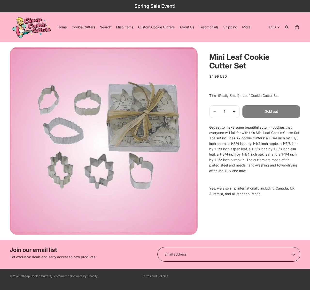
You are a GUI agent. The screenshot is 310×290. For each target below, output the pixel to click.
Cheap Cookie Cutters (36, 276)
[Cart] (297, 27)
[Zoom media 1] (104, 141)
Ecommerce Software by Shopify (75, 276)
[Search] (286, 27)
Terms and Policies (155, 276)
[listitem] (246, 27)
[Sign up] (293, 254)
